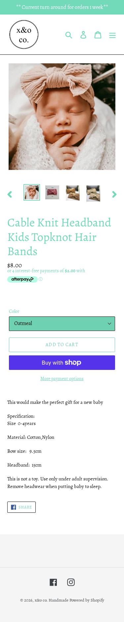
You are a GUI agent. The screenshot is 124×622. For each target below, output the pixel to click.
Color (14, 311)
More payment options (62, 379)
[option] (31, 192)
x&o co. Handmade (51, 600)
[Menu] (112, 34)
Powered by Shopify (86, 600)
